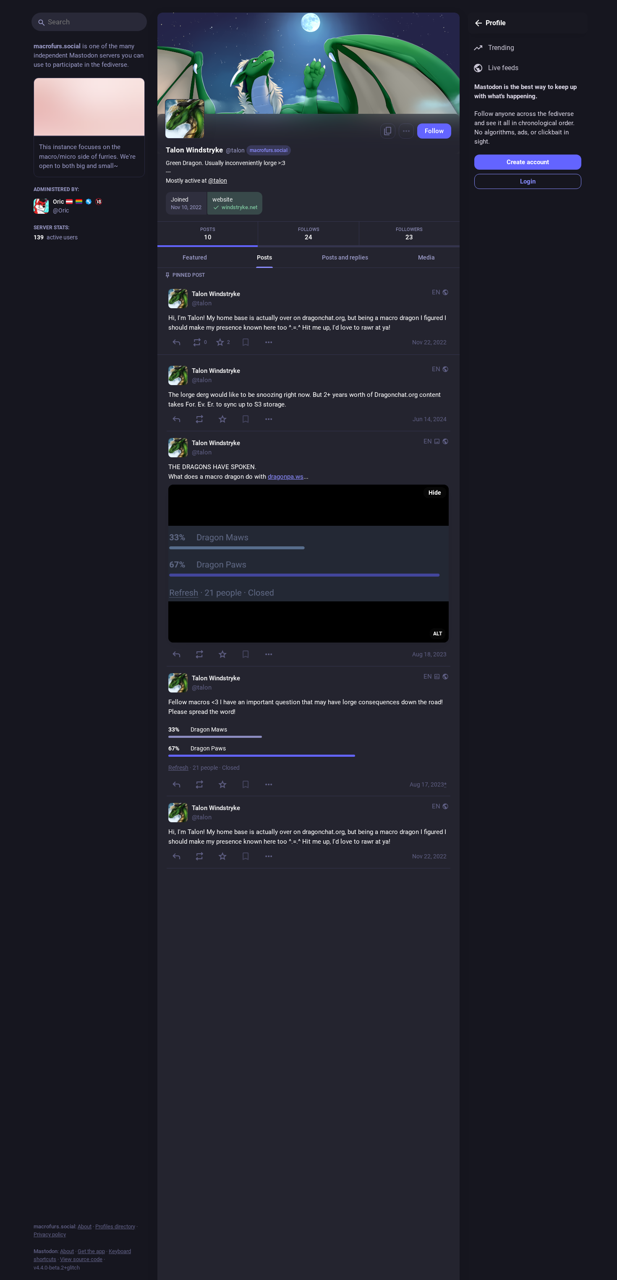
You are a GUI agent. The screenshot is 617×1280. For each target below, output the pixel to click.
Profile (496, 23)
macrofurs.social (269, 150)
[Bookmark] (245, 342)
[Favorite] (222, 419)
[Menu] (406, 131)
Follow (434, 131)
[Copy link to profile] (387, 131)
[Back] (477, 23)
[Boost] (199, 419)
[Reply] (176, 342)
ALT (437, 633)
